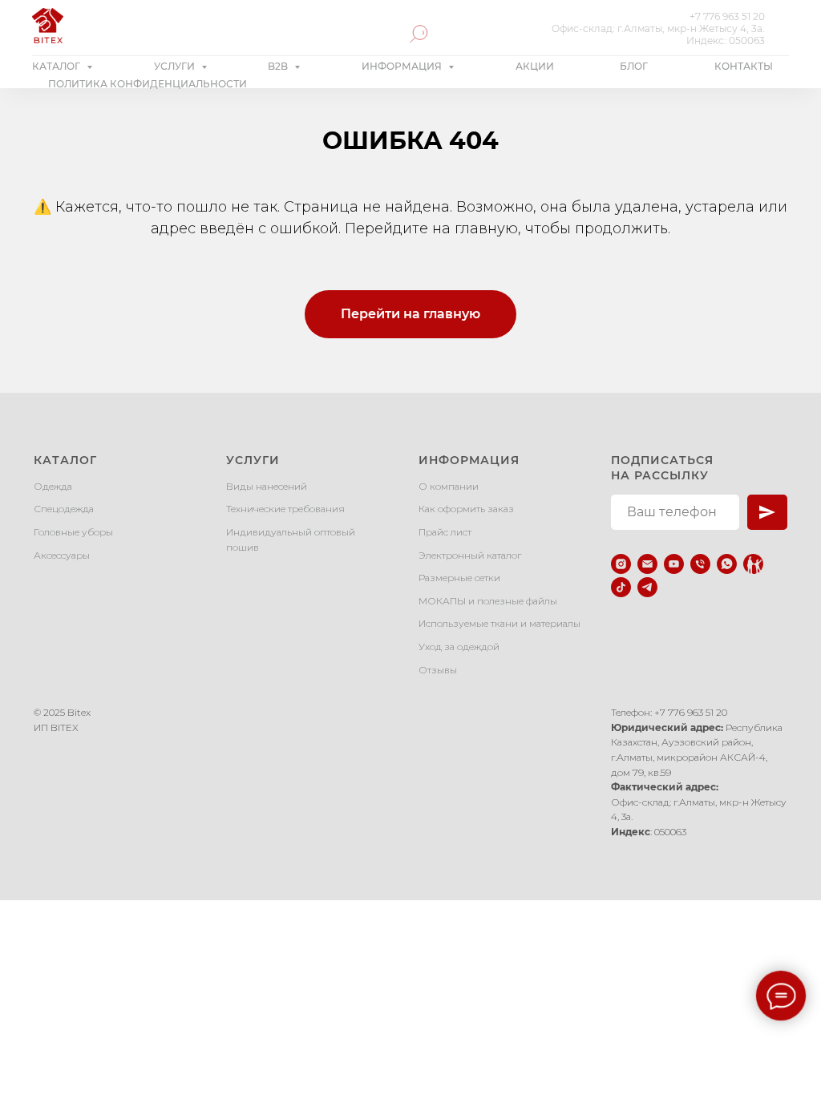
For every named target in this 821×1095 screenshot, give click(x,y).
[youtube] (674, 564)
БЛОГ (634, 66)
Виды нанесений (266, 486)
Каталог (65, 460)
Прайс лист (445, 532)
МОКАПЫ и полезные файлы (488, 601)
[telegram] (647, 587)
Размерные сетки (459, 578)
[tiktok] (621, 587)
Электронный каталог (470, 555)
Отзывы (438, 670)
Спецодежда (64, 509)
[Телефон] (700, 564)
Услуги (253, 460)
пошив (242, 547)
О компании (449, 486)
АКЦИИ (535, 66)
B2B (279, 66)
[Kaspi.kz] (753, 564)
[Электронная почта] (647, 564)
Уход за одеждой (459, 646)
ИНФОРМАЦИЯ (403, 66)
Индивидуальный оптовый (290, 532)
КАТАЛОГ (57, 66)
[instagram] (621, 564)
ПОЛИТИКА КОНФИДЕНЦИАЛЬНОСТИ (147, 84)
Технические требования (285, 509)
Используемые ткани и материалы (499, 623)
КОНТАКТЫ (743, 66)
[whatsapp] (727, 564)
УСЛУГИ (175, 66)
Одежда (53, 486)
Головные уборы (73, 532)
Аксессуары (62, 555)
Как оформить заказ (466, 509)
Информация (469, 460)
